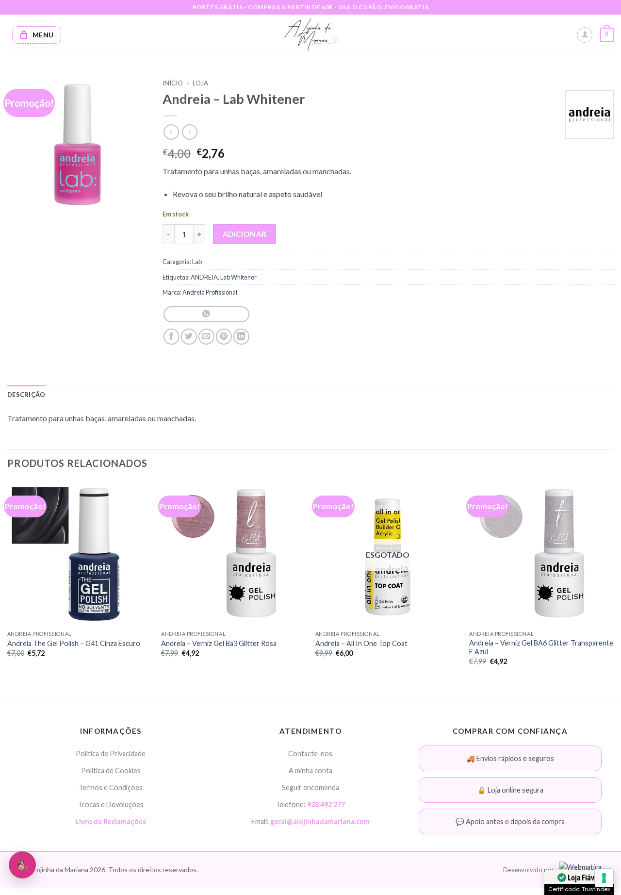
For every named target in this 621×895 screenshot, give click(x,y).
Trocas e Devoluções (111, 804)
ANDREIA (204, 277)
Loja (200, 83)
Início (173, 83)
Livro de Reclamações (110, 821)
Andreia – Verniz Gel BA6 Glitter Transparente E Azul (541, 647)
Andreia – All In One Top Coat (361, 643)
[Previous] (7, 581)
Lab (197, 261)
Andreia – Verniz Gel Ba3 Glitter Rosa (219, 643)
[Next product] (171, 131)
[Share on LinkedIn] (241, 337)
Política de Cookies (111, 770)
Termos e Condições (111, 787)
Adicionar (245, 234)
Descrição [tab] (26, 394)
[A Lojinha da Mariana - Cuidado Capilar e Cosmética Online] (311, 35)
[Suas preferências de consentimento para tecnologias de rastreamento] (604, 878)
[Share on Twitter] (189, 337)
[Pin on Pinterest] (224, 337)
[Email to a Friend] (206, 337)
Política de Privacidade (111, 753)
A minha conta (310, 770)
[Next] (613, 581)
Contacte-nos (310, 753)
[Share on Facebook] (171, 337)
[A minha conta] (584, 35)
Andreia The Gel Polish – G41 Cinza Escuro (73, 643)
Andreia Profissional (209, 292)
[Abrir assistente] (22, 864)
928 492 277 (326, 804)
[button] (607, 35)
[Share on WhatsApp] (206, 314)
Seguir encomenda (310, 787)
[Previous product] (189, 131)
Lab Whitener (238, 277)
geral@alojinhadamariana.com (320, 821)
